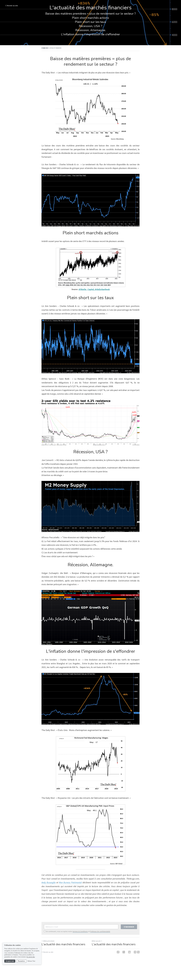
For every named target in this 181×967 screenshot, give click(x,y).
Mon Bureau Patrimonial (70, 882)
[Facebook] (118, 952)
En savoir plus (30, 957)
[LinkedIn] (129, 952)
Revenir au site (12, 5)
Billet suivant (96, 941)
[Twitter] (124, 952)
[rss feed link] (138, 952)
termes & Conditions (80, 931)
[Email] (135, 952)
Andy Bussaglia (48, 882)
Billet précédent (48, 941)
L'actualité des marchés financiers (63, 944)
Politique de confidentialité (100, 931)
